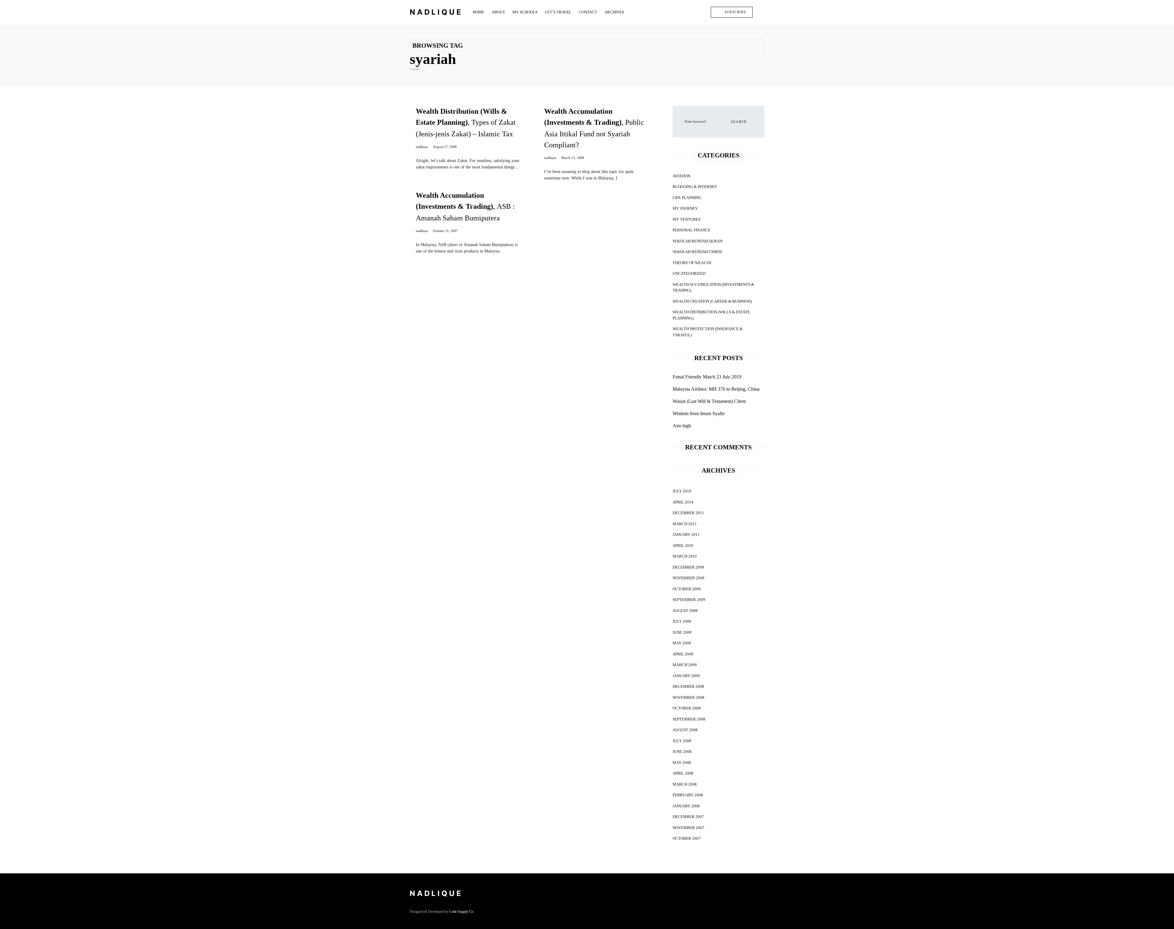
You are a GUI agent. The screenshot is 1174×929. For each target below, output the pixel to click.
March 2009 (685, 664)
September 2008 (689, 719)
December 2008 (688, 686)
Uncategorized (689, 273)
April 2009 (683, 654)
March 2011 (685, 524)
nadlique (422, 147)
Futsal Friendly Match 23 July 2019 (707, 376)
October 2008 (687, 708)
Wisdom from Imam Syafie (699, 413)
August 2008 (685, 730)
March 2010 (685, 556)
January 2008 (686, 806)
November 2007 (688, 827)
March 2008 (685, 784)
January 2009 (686, 675)
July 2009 (682, 621)
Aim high (682, 425)
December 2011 (688, 513)
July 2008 (682, 741)
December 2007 (688, 816)
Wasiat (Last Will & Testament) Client (709, 401)
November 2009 (688, 578)
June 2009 (682, 632)
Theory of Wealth (692, 262)
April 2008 (683, 773)
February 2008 (688, 795)
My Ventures (686, 219)
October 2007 (687, 838)
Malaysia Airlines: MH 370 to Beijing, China (716, 389)
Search (739, 121)
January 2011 (686, 534)
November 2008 (688, 697)
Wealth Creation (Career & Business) (712, 301)
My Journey (685, 208)
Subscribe (735, 12)
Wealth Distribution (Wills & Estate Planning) (711, 315)
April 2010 (683, 545)
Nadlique (436, 12)
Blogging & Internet (695, 186)
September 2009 (689, 599)
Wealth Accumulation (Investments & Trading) (713, 287)
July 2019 (682, 491)
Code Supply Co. (461, 911)
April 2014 (683, 502)
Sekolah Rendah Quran (697, 241)
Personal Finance (692, 230)
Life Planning (687, 197)
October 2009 (687, 589)
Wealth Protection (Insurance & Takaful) (708, 331)
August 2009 (685, 610)
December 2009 (688, 567)
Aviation (681, 176)
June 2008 (682, 751)
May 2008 (682, 762)
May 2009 (682, 643)
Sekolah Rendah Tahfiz (697, 251)
